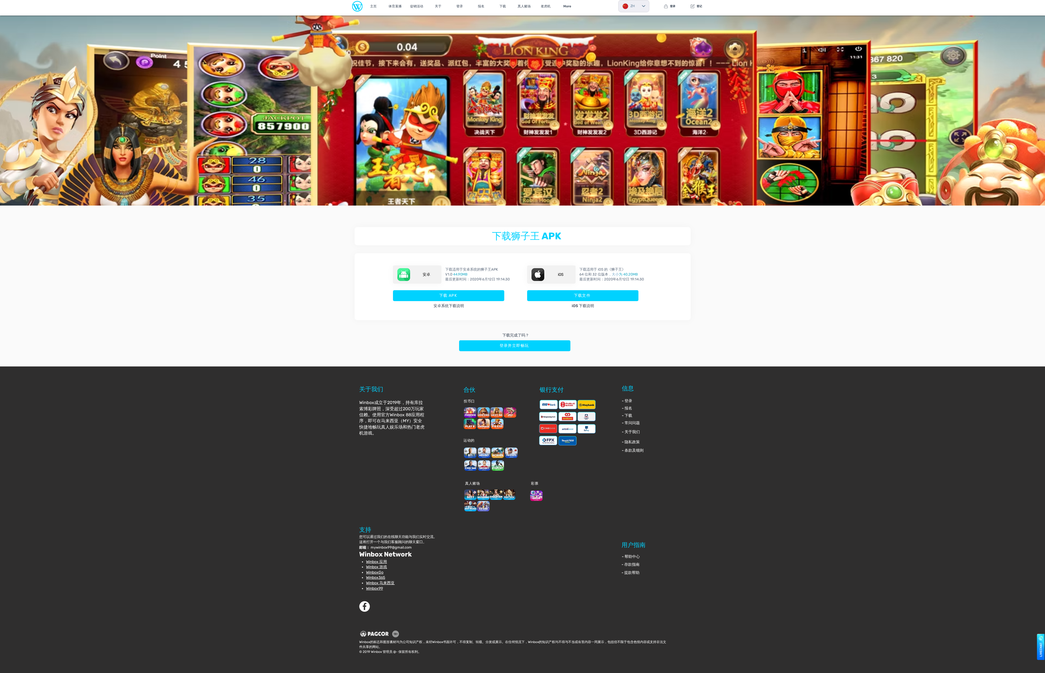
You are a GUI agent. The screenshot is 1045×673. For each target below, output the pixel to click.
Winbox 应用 (376, 561)
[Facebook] (364, 606)
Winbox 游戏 (376, 567)
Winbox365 (375, 577)
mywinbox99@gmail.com (391, 547)
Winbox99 (374, 588)
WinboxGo (374, 572)
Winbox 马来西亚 (380, 583)
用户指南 (634, 545)
